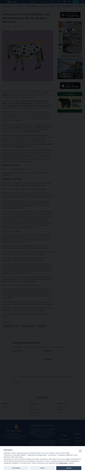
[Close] (80, 451)
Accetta (68, 468)
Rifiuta (42, 468)
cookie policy (63, 463)
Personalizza (16, 468)
